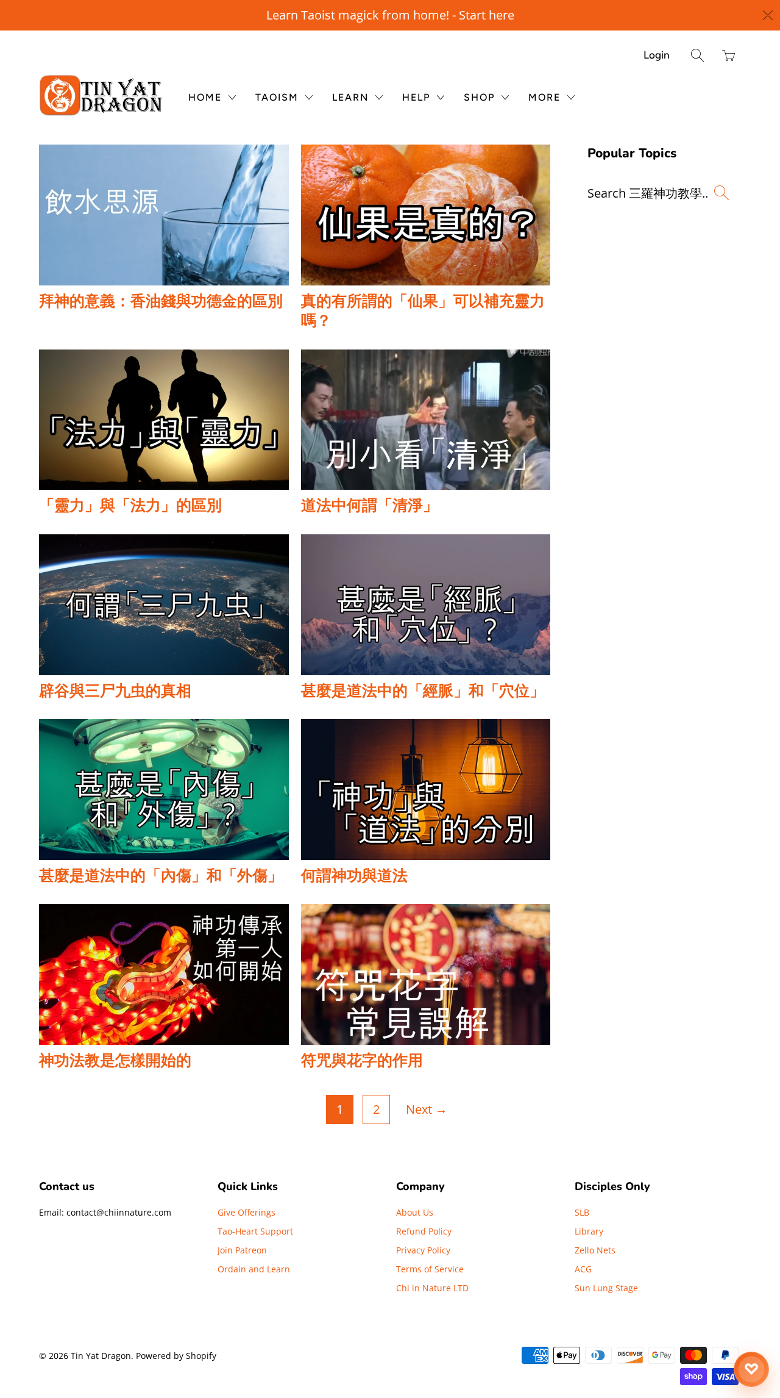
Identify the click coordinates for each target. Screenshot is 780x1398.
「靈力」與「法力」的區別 (130, 505)
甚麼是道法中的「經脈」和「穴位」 (423, 691)
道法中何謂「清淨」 (369, 505)
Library (589, 1231)
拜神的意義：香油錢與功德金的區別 (161, 301)
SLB (582, 1212)
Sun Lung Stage (606, 1288)
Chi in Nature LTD (432, 1288)
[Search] (697, 55)
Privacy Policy (423, 1250)
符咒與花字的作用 (362, 1060)
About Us (414, 1212)
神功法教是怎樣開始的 (115, 1060)
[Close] (768, 15)
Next (426, 1109)
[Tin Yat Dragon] (101, 95)
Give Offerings (246, 1212)
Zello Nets (595, 1250)
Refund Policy (424, 1231)
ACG (583, 1269)
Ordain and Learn (254, 1269)
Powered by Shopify (176, 1355)
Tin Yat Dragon (101, 1355)
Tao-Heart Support (255, 1231)
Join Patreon (242, 1250)
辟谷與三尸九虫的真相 (115, 691)
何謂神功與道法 (354, 876)
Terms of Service (430, 1269)
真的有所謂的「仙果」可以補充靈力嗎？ (423, 311)
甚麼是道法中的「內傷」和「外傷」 (161, 876)
